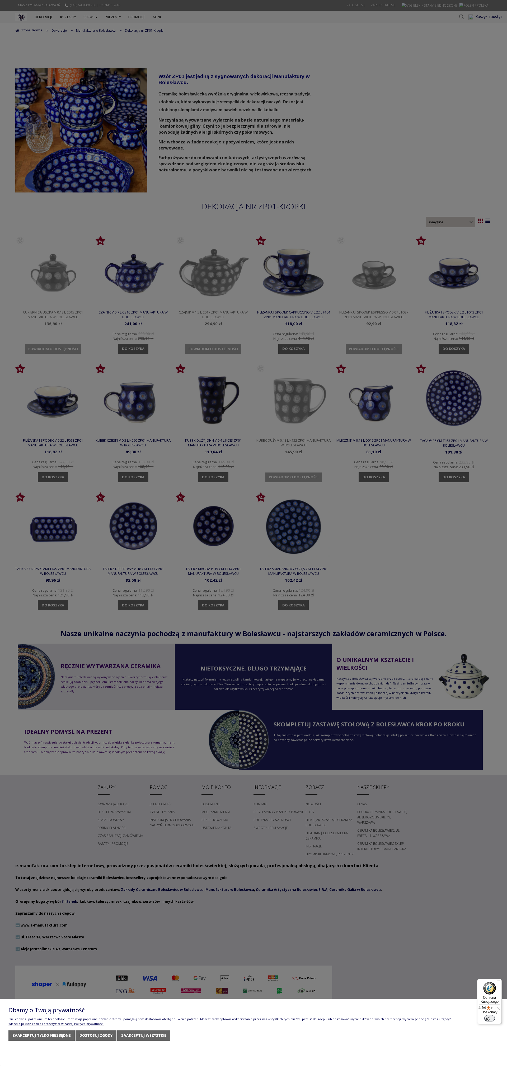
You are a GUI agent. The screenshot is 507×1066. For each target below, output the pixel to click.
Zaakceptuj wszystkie (143, 1035)
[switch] (489, 1018)
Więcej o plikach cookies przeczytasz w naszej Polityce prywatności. (56, 1024)
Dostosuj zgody (95, 1035)
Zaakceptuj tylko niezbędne (41, 1035)
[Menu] (498, 982)
